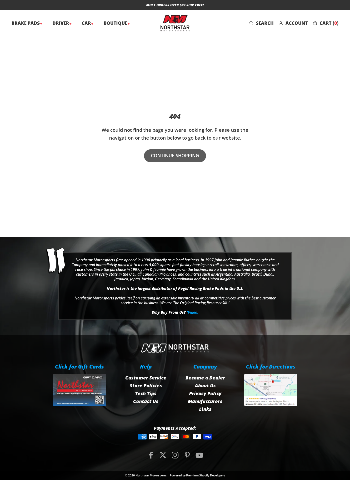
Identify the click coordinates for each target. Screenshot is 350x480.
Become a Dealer (205, 377)
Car (87, 23)
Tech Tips (145, 393)
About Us (205, 385)
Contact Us (145, 401)
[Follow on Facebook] (151, 455)
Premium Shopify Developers (205, 475)
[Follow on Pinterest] (187, 455)
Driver (61, 23)
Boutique (116, 23)
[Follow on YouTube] (199, 455)
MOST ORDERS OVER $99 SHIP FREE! (175, 3)
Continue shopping (175, 155)
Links (205, 409)
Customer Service (145, 377)
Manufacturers (205, 401)
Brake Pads (26, 23)
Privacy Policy (205, 393)
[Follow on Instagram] (175, 455)
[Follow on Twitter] (163, 455)
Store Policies (146, 385)
